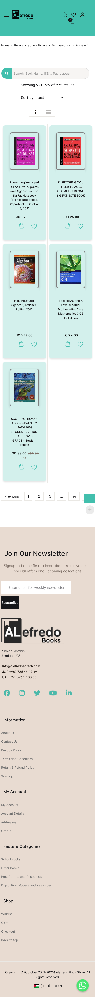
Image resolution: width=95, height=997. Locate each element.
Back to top (9, 940)
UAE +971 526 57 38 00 (19, 677)
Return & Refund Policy (17, 767)
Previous (11, 496)
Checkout (8, 931)
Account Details (12, 813)
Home (5, 45)
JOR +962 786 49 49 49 (19, 671)
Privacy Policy (11, 750)
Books (18, 45)
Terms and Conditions (17, 759)
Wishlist (6, 914)
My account (9, 805)
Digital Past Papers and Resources (26, 885)
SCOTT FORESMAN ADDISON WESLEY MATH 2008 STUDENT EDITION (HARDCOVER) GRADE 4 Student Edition (24, 431)
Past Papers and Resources (21, 876)
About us (7, 733)
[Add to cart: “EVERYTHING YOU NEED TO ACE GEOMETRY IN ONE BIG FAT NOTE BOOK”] (67, 225)
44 (74, 496)
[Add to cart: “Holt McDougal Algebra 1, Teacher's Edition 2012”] (20, 344)
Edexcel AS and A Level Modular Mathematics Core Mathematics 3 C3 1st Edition (71, 309)
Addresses (8, 822)
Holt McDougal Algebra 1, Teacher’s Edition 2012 (24, 305)
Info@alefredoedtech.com (21, 666)
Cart (4, 923)
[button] (6, 18)
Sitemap (7, 776)
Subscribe (9, 602)
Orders (6, 831)
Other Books (10, 868)
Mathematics (61, 45)
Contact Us (9, 741)
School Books (37, 45)
